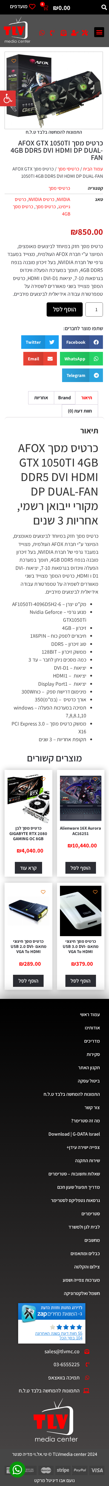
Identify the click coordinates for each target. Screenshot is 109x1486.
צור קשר (92, 1107)
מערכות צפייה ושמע (81, 1280)
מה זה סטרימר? (85, 1121)
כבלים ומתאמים (85, 1253)
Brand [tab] (64, 397)
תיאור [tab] (86, 397)
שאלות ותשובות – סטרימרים (74, 1174)
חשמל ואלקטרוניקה (82, 1293)
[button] (8, 98)
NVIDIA (63, 199)
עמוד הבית (93, 169)
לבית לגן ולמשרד (84, 1227)
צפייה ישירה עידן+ (83, 1147)
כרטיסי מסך (68, 169)
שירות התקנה (87, 1160)
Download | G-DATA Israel (74, 1134)
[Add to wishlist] (14, 61)
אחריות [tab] (41, 397)
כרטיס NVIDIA (41, 199)
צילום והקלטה (87, 1267)
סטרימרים (90, 1213)
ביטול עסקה (89, 1081)
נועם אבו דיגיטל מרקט (54, 1480)
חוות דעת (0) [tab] (80, 411)
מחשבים (92, 1240)
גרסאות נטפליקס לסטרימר (75, 1200)
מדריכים (92, 1041)
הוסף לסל (64, 309)
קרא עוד (28, 867)
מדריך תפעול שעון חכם (78, 1187)
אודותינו (92, 1028)
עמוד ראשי (90, 1014)
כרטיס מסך (45, 206)
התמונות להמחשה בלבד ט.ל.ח (72, 1094)
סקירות (93, 1054)
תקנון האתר (89, 1067)
